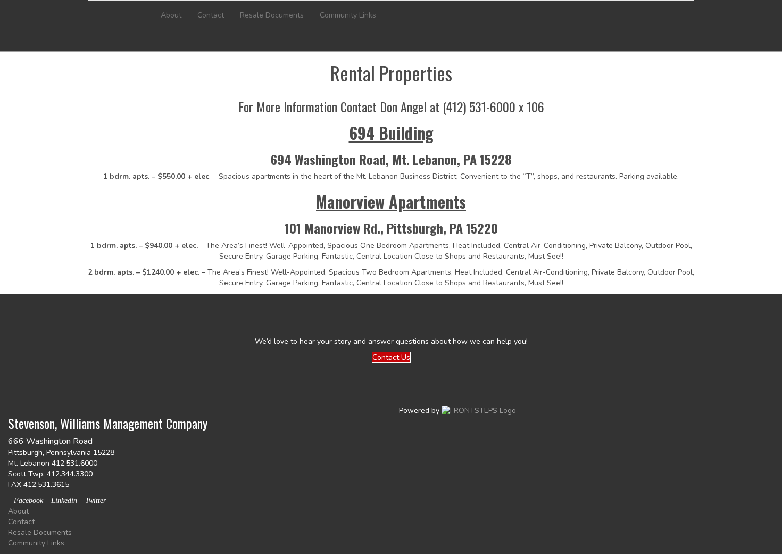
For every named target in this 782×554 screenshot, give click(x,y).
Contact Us (391, 357)
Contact (210, 15)
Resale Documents (272, 15)
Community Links (348, 15)
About (171, 15)
